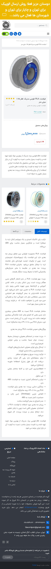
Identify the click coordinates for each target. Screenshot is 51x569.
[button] (19, 34)
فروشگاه (12, 465)
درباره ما (12, 480)
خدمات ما (12, 476)
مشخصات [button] (28, 231)
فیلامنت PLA (37, 112)
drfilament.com (31, 507)
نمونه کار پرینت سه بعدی (8, 471)
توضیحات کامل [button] (42, 231)
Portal (34, 565)
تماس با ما (11, 484)
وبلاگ (13, 461)
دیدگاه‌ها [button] (16, 231)
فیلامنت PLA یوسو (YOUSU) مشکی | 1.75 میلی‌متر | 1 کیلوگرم (13, 216)
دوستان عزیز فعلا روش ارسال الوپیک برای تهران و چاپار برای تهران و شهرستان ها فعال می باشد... (25, 9)
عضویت (8, 557)
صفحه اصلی (11, 457)
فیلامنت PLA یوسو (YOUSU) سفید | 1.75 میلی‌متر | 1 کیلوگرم (38, 216)
